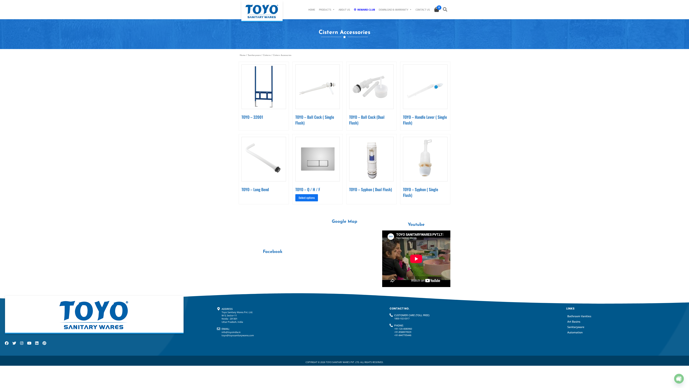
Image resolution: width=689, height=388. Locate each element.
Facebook (272, 252)
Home (311, 9)
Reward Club (366, 9)
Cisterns (267, 55)
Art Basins (573, 321)
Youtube (416, 225)
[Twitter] (14, 343)
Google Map (344, 222)
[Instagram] (21, 343)
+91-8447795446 (402, 335)
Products (325, 9)
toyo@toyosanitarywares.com (238, 335)
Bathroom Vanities (579, 316)
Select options (307, 198)
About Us (344, 9)
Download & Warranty (393, 9)
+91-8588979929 (402, 332)
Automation (575, 332)
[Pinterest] (44, 343)
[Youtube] (29, 343)
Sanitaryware (254, 55)
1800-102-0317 (401, 318)
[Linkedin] (37, 343)
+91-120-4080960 (403, 328)
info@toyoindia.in (231, 332)
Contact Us (423, 9)
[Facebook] (6, 343)
